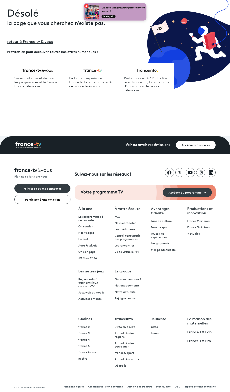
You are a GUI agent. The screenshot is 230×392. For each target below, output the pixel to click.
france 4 (84, 340)
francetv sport (124, 353)
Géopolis (120, 365)
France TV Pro (199, 340)
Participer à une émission (42, 199)
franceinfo (124, 318)
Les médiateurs (125, 229)
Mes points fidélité (163, 250)
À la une (85, 208)
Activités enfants (90, 299)
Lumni (155, 333)
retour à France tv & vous (30, 42)
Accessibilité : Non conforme (105, 386)
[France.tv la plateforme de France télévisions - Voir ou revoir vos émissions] (28, 144)
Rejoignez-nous (125, 298)
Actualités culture (127, 359)
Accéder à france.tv (196, 145)
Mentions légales (74, 386)
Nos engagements (127, 285)
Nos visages (86, 233)
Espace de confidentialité (200, 386)
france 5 (84, 346)
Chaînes (85, 318)
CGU (177, 386)
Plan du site (163, 386)
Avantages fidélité (160, 210)
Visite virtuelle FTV (127, 252)
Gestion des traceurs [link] (139, 386)
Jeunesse (158, 318)
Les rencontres (124, 245)
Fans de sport (160, 227)
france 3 (84, 333)
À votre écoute (127, 208)
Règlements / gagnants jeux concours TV (88, 283)
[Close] (146, 4)
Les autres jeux (91, 270)
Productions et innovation (200, 210)
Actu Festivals (87, 245)
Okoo (154, 327)
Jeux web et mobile (91, 292)
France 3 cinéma (198, 227)
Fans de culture (161, 221)
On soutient (86, 226)
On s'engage (86, 252)
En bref (83, 239)
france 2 (84, 327)
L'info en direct (125, 327)
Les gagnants (160, 243)
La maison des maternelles (199, 320)
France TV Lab (199, 331)
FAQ (117, 217)
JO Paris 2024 (87, 258)
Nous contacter (125, 223)
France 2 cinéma (198, 221)
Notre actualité (125, 292)
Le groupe (123, 270)
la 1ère (82, 358)
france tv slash (88, 352)
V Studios (193, 233)
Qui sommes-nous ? (128, 279)
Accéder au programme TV (187, 192)
